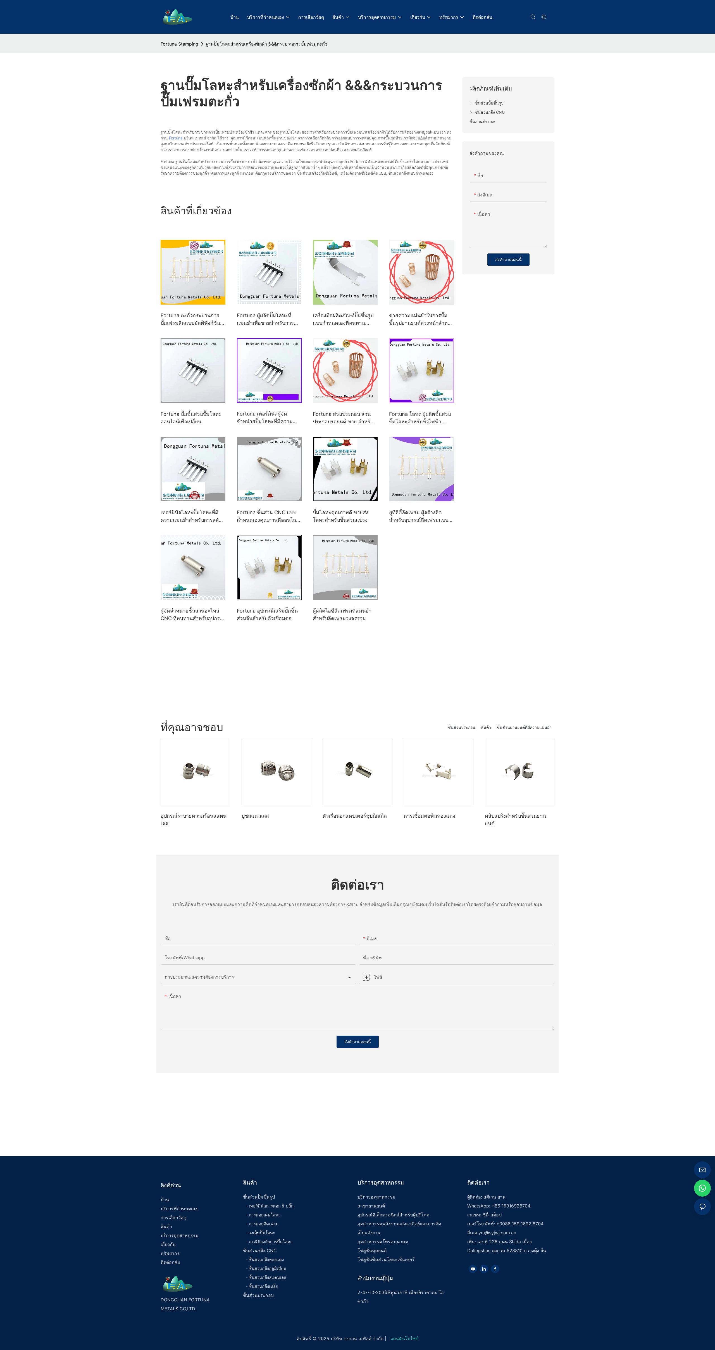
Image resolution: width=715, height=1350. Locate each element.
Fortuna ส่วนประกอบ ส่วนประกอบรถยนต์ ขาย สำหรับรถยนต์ (343, 418)
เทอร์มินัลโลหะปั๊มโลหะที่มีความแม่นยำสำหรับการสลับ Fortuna (191, 516)
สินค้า (486, 727)
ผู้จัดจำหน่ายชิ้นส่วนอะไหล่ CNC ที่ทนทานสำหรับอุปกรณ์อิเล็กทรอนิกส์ (193, 615)
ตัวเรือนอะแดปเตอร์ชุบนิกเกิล (355, 816)
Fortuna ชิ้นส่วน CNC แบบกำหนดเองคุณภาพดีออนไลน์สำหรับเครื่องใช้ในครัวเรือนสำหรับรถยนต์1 (268, 516)
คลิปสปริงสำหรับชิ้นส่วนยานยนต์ (515, 819)
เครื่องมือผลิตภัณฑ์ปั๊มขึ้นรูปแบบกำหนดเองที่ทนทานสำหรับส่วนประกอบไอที (343, 319)
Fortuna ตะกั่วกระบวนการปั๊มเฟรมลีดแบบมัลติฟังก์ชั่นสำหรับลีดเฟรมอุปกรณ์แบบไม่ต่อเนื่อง (190, 319)
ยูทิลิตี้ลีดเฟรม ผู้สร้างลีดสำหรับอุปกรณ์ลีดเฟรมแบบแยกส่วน (418, 516)
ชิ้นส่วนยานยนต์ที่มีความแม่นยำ (524, 727)
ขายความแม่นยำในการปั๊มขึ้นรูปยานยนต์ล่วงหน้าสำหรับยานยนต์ (421, 319)
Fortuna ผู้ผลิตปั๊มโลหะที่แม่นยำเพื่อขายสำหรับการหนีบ (265, 319)
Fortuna (176, 138)
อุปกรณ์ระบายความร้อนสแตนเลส (194, 819)
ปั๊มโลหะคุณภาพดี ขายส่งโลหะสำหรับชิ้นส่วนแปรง (340, 516)
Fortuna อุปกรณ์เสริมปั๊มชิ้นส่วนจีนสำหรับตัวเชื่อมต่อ (267, 614)
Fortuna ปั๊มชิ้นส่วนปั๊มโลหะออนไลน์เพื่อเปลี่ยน (191, 417)
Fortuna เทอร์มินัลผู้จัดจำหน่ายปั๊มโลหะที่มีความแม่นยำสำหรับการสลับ (265, 418)
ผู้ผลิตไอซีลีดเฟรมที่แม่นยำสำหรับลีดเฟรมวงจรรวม (342, 614)
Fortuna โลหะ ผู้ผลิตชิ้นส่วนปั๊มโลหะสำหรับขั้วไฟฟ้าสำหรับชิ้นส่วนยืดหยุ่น (420, 418)
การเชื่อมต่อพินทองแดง (429, 816)
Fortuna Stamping (179, 44)
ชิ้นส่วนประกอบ (461, 727)
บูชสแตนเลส (255, 816)
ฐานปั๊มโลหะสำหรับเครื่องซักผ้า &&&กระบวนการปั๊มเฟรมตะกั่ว (266, 44)
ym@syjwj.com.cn (497, 1232)
